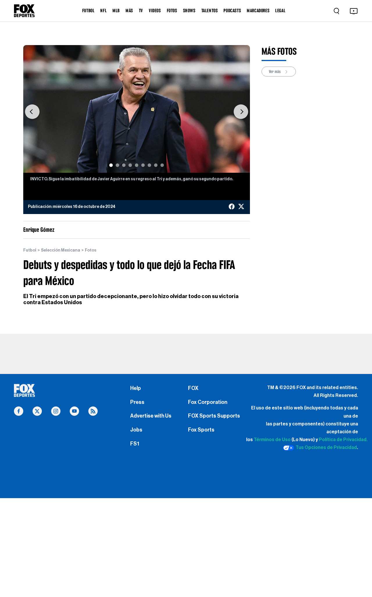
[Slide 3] (124, 165)
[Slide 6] (143, 165)
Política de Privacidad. (343, 439)
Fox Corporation (207, 402)
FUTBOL (88, 10)
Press (137, 402)
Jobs (136, 429)
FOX (193, 388)
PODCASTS (232, 10)
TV (141, 10)
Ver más (275, 71)
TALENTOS (209, 10)
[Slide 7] (149, 165)
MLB (116, 10)
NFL (103, 10)
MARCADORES (258, 10)
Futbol (29, 250)
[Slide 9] (162, 165)
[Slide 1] (111, 165)
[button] (32, 112)
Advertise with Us (150, 415)
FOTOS (172, 10)
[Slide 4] (130, 165)
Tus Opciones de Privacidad (326, 447)
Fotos (90, 250)
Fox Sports (201, 429)
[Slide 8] (156, 165)
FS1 (134, 443)
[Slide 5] (136, 165)
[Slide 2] (117, 165)
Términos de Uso (272, 439)
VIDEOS (155, 10)
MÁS (129, 10)
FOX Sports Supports (214, 415)
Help (135, 388)
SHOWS (189, 10)
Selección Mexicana (60, 250)
